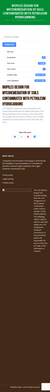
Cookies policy (8, 183)
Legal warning (7, 179)
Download (9, 45)
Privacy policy (7, 175)
